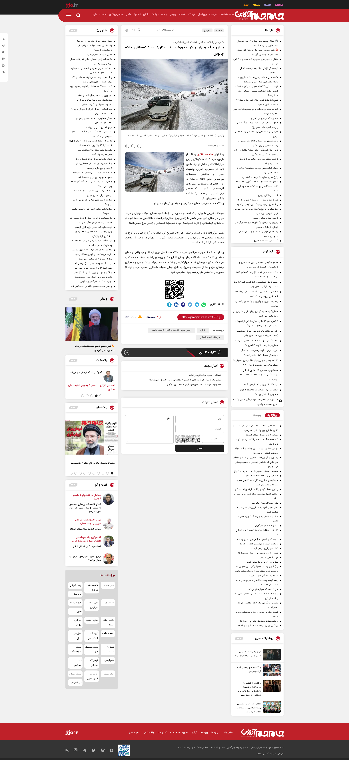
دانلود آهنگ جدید (108, 622)
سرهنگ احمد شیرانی (210, 337)
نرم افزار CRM (77, 622)
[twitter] (3, 53)
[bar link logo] (71, 6)
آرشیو (194, 733)
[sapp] (3, 66)
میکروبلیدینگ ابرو (91, 649)
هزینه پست (75, 603)
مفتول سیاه (109, 660)
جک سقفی (108, 674)
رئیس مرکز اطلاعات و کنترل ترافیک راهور (171, 330)
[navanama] (279, 5)
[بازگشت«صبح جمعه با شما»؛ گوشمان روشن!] (271, 670)
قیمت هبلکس (77, 662)
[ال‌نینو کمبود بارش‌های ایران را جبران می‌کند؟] (108, 558)
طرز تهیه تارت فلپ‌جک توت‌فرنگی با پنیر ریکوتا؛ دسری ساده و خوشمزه (255, 402)
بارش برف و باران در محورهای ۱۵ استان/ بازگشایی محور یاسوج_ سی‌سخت (185, 380)
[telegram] (3, 46)
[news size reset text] (133, 146)
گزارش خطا (130, 317)
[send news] (133, 30)
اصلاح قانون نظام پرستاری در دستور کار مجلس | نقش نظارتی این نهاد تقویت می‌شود (85, 507)
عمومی (207, 30)
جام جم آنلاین (205, 154)
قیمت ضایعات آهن (75, 649)
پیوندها (204, 733)
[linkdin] (176, 304)
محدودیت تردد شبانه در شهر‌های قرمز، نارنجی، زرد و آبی (194, 385)
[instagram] (3, 40)
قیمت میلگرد (75, 674)
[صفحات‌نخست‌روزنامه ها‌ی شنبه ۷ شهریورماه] (91, 437)
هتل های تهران (77, 636)
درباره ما (215, 733)
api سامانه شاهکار (93, 587)
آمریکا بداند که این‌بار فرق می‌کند (91, 372)
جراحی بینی (108, 603)
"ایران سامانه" (262, 754)
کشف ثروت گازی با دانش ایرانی (87, 546)
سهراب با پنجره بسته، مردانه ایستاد (85, 529)
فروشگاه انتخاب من (93, 636)
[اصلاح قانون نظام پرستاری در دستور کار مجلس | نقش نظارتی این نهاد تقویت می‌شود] (108, 503)
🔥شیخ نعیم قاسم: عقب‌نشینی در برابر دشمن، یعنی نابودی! (94, 348)
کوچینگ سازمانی (94, 662)
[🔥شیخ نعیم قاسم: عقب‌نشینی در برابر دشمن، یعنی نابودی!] (91, 324)
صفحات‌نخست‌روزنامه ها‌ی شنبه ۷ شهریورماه (93, 463)
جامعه (219, 30)
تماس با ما (228, 733)
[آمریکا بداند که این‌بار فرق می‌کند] (114, 376)
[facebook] (183, 304)
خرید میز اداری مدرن (92, 676)
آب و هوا (162, 733)
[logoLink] (259, 15)
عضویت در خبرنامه (179, 733)
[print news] (127, 31)
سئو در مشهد (92, 620)
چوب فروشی (75, 585)
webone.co (108, 634)
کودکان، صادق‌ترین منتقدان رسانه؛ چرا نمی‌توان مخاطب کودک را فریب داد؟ (249, 708)
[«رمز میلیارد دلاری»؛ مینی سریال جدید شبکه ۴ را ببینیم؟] (271, 654)
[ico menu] (69, 15)
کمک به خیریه (110, 649)
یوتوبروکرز (77, 594)
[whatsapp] (204, 304)
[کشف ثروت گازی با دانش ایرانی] (108, 542)
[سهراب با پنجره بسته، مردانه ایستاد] (108, 524)
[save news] (138, 30)
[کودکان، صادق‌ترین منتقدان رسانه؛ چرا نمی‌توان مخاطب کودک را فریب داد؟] (271, 707)
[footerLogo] (262, 732)
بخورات (78, 611)
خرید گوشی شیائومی (92, 605)
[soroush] (169, 304)
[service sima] (256, 5)
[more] (239, 638)
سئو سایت (109, 585)
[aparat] (3, 59)
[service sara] (267, 5)
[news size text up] (127, 146)
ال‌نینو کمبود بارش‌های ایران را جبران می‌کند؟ (85, 558)
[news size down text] (139, 146)
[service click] (246, 5)
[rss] (3, 73)
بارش (202, 330)
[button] (101, 396)
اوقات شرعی (148, 733)
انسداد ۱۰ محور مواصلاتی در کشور (205, 375)
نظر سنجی (134, 733)
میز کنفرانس (75, 683)
